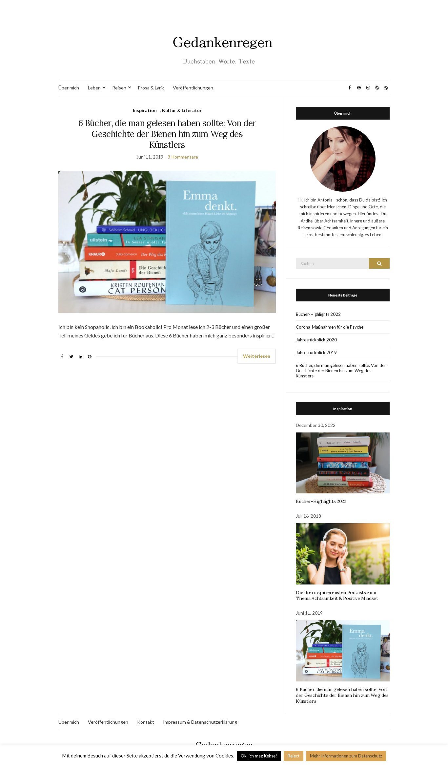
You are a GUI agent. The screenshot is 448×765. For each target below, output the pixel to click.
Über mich (68, 87)
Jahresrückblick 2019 (316, 352)
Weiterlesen (256, 356)
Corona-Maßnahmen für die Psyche (329, 327)
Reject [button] (293, 755)
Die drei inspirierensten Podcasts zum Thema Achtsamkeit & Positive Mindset (337, 595)
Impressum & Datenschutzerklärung (200, 722)
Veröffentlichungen (193, 87)
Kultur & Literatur (182, 110)
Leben (94, 87)
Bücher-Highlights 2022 (318, 314)
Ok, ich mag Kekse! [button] (259, 755)
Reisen (119, 87)
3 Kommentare (183, 157)
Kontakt (145, 722)
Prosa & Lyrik (151, 87)
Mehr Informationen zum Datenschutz (346, 755)
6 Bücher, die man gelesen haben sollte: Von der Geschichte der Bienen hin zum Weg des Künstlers (167, 134)
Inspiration (145, 110)
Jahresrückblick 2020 (316, 339)
